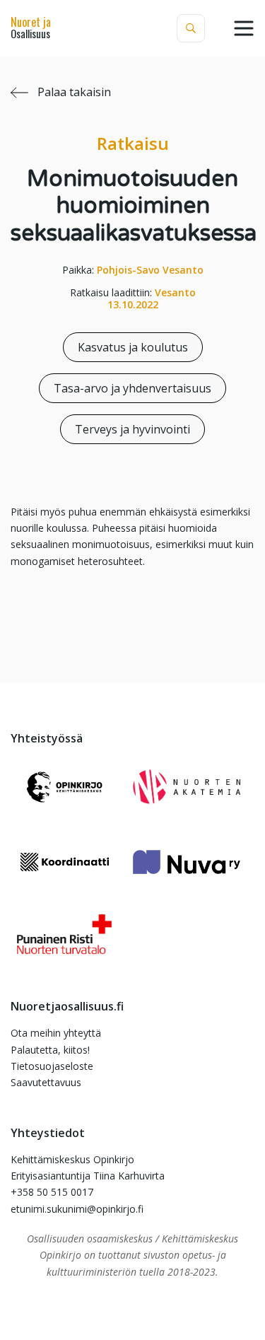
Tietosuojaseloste (52, 1066)
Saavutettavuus (46, 1082)
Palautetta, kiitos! (50, 1049)
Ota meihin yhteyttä (56, 1032)
